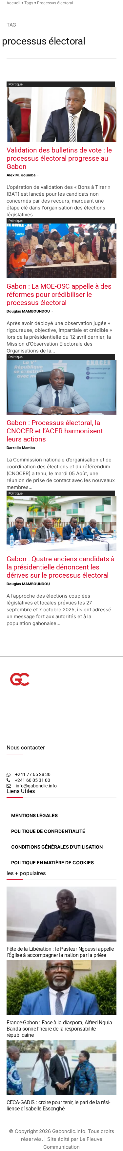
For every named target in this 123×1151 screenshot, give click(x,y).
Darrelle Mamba (21, 447)
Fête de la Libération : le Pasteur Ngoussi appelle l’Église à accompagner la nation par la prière (60, 952)
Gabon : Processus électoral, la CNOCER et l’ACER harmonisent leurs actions (55, 431)
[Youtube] (24, 734)
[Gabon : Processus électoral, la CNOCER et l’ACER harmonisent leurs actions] (61, 387)
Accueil (13, 2)
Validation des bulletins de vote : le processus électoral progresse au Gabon (59, 158)
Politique (16, 84)
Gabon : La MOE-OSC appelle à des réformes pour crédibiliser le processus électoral (59, 294)
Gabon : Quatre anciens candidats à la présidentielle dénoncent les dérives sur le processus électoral (60, 567)
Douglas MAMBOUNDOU (28, 311)
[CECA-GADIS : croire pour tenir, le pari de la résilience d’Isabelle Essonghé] (61, 1067)
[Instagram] (12, 734)
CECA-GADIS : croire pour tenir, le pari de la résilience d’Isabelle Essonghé (58, 1105)
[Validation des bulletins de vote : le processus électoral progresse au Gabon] (61, 114)
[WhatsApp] (18, 734)
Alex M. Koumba (21, 175)
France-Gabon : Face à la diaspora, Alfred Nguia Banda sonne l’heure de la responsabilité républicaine (59, 1028)
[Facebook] (8, 734)
